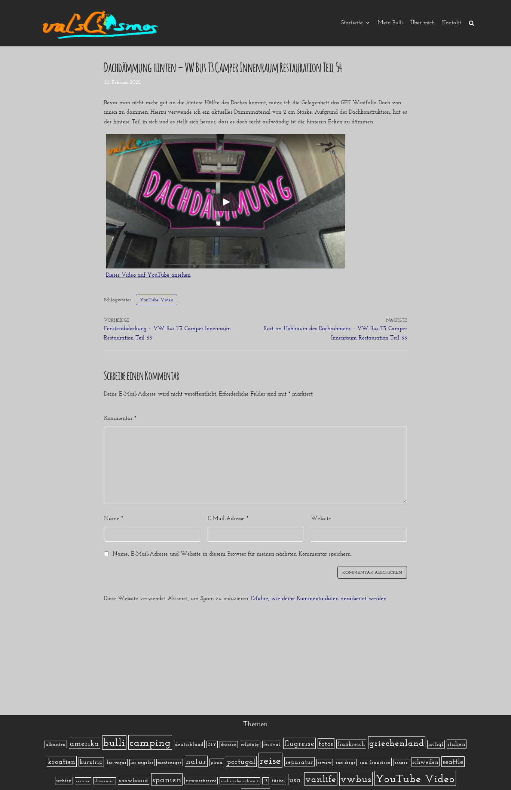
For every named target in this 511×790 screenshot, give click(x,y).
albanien (56, 744)
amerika (84, 743)
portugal (241, 761)
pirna (217, 762)
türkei (278, 780)
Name (113, 518)
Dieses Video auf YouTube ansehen (148, 274)
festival (271, 744)
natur (196, 761)
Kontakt (451, 23)
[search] (471, 23)
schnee (401, 762)
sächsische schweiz (240, 780)
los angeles (142, 762)
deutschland (189, 744)
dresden (229, 744)
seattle (453, 761)
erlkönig (250, 744)
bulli (114, 742)
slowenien (104, 780)
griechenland (396, 742)
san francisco (375, 762)
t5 (265, 780)
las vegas (116, 762)
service (83, 780)
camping (150, 742)
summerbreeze (201, 780)
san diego (346, 762)
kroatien (62, 761)
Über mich (422, 23)
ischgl (436, 744)
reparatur (299, 761)
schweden (425, 762)
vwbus (355, 779)
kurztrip (91, 761)
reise (270, 760)
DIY (212, 744)
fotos (326, 744)
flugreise (299, 743)
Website (321, 518)
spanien (166, 779)
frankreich (351, 744)
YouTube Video (156, 299)
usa (295, 779)
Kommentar (120, 418)
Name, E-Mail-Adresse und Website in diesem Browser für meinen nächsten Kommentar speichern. (232, 553)
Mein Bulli (390, 23)
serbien (64, 780)
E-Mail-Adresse (228, 518)
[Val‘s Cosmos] (102, 23)
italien (456, 744)
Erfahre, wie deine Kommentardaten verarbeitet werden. (319, 598)
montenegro (169, 762)
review (325, 762)
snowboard (133, 780)
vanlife (320, 779)
